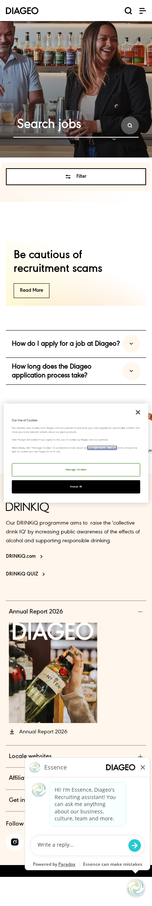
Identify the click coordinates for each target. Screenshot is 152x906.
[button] (142, 10)
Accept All (76, 486)
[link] (15, 842)
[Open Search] (128, 12)
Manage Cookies (76, 469)
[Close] (138, 412)
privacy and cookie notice (102, 447)
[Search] (130, 125)
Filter (81, 176)
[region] (76, 453)
